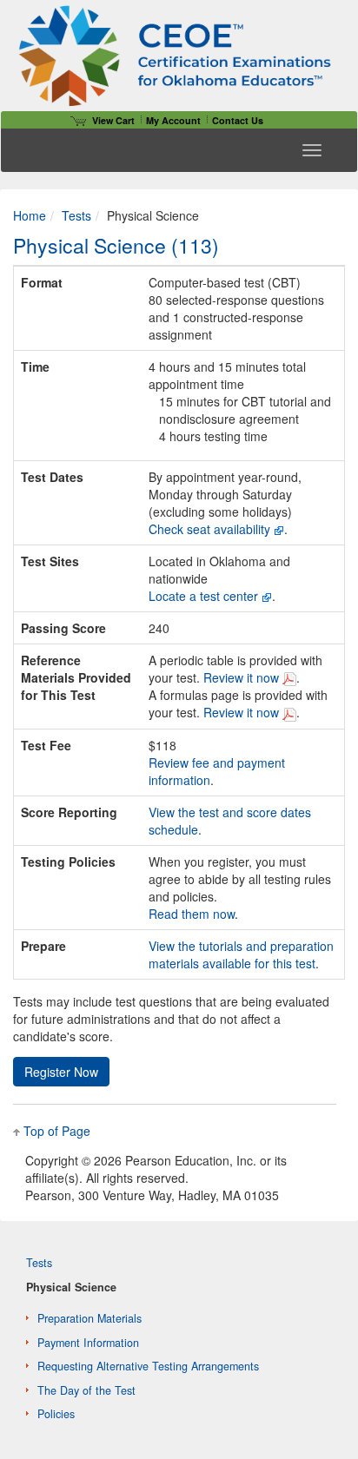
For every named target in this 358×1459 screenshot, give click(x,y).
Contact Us (237, 120)
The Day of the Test (86, 1390)
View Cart (113, 120)
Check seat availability (209, 529)
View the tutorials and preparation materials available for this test (241, 954)
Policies (56, 1414)
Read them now (192, 913)
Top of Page (56, 1130)
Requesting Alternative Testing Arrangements (148, 1366)
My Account (173, 120)
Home (29, 215)
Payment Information (88, 1342)
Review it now (242, 677)
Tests (76, 215)
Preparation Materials (89, 1318)
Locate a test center (203, 595)
